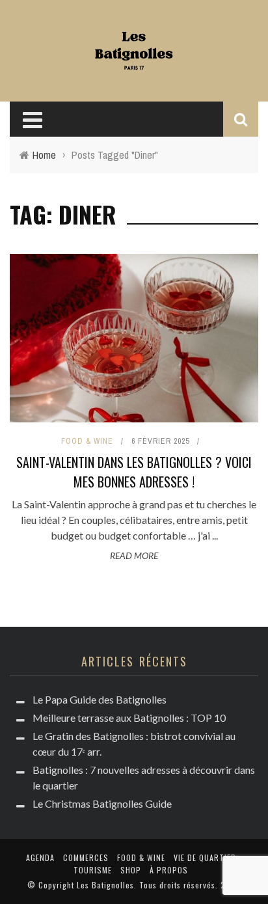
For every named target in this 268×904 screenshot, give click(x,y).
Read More (134, 555)
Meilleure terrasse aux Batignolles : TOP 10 (129, 717)
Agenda (40, 857)
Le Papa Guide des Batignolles (100, 699)
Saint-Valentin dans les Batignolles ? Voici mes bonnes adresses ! (134, 471)
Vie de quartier (205, 857)
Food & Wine (87, 441)
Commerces (86, 857)
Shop (130, 869)
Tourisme (93, 869)
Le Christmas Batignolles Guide (102, 803)
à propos (169, 869)
